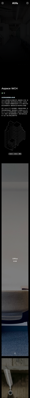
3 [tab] (22, 64)
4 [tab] (24, 64)
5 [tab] (26, 64)
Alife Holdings (15, 3)
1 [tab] (19, 64)
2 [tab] (20, 64)
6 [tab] (27, 64)
